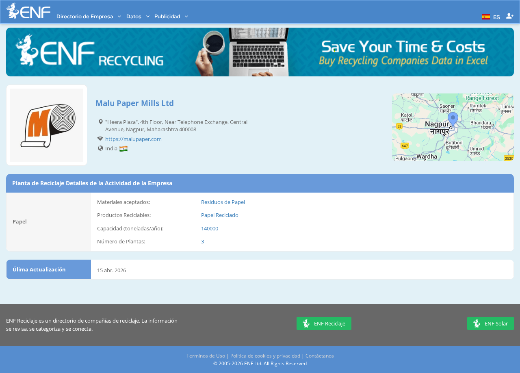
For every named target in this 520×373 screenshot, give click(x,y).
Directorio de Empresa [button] (85, 16)
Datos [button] (134, 16)
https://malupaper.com (133, 139)
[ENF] (28, 10)
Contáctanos (320, 355)
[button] (490, 16)
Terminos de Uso (205, 355)
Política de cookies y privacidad (265, 355)
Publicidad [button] (167, 16)
